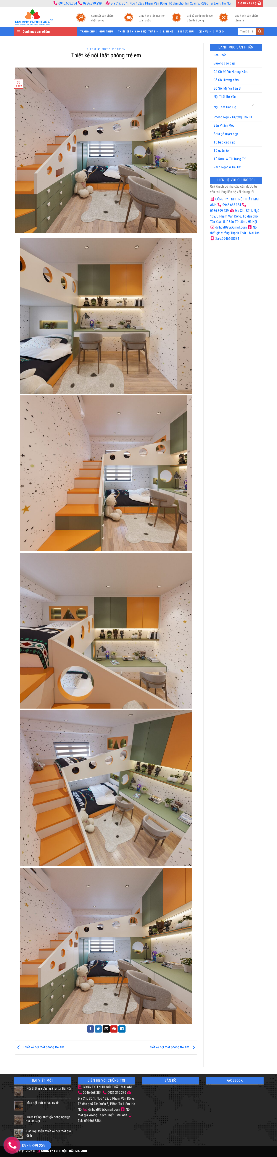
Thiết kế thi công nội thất (136, 31)
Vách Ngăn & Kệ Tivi (227, 167)
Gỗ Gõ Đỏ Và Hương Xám (231, 72)
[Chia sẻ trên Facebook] (90, 1029)
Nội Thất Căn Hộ (225, 107)
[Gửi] (259, 31)
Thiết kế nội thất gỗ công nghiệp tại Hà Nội (48, 1119)
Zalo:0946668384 (226, 239)
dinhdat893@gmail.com (230, 227)
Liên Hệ (168, 31)
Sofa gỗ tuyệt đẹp (226, 134)
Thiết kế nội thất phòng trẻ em (106, 49)
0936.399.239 (92, 3)
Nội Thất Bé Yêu (225, 97)
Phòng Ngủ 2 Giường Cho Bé (233, 117)
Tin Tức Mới (186, 31)
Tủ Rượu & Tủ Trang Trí (229, 159)
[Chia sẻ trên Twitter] (98, 1029)
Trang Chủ (87, 31)
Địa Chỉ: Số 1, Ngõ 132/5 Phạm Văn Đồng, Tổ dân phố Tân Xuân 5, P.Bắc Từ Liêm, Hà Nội (170, 3)
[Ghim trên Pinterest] (114, 1029)
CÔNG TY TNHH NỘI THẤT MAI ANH (107, 1087)
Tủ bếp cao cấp (224, 142)
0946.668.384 (67, 3)
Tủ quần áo (221, 150)
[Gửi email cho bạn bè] (106, 1029)
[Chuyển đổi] (253, 105)
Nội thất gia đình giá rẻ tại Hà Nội (48, 1088)
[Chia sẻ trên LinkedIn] (122, 1029)
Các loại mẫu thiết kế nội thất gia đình (48, 1133)
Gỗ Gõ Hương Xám (226, 80)
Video (220, 31)
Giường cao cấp (224, 63)
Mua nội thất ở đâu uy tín (42, 1103)
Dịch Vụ (203, 31)
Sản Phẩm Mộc (224, 125)
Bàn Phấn (220, 55)
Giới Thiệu (106, 31)
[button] (249, 3)
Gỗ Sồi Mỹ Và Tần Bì (227, 88)
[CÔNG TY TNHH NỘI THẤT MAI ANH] (41, 17)
